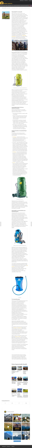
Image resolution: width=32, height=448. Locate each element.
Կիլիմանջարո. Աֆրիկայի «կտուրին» (14, 382)
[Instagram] (30, 0)
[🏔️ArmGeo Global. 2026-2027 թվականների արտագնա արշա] (8, 418)
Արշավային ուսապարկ (6, 7)
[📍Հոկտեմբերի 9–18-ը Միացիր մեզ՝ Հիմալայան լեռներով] (17, 427)
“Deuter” (19, 336)
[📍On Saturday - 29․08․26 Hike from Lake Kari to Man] (26, 427)
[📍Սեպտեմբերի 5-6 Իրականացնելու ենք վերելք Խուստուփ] (8, 427)
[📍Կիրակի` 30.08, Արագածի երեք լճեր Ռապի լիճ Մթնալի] (26, 418)
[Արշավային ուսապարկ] (6, 15)
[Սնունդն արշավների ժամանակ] (31, 224)
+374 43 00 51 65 (26, 0)
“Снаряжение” (19, 327)
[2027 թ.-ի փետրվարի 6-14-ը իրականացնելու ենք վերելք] (17, 418)
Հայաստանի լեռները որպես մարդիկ (25, 372)
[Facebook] (28, 0)
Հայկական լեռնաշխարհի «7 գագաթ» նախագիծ (25, 383)
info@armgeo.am (22, 0)
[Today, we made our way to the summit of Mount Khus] (8, 435)
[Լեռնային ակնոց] (0, 224)
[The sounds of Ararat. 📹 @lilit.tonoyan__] (17, 435)
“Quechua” (15, 327)
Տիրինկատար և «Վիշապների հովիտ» (14, 394)
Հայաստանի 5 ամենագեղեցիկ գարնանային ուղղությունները (26, 395)
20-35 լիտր (14, 136)
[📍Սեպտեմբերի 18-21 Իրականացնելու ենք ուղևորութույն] (26, 435)
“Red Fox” (16, 336)
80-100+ (14, 162)
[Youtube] (31, 0)
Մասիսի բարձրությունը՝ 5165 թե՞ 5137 (15, 372)
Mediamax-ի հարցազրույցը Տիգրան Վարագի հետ (20, 383)
